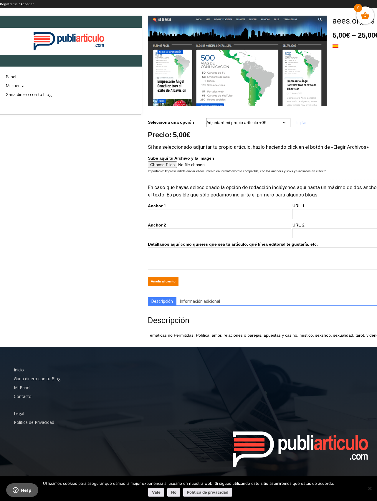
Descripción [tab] (162, 301)
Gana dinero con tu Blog (37, 378)
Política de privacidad (207, 492)
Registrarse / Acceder (17, 4)
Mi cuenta (15, 85)
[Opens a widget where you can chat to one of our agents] (22, 490)
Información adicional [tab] (200, 301)
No (173, 492)
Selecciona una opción (171, 122)
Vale (156, 492)
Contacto (23, 396)
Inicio (19, 370)
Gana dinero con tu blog (29, 94)
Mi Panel (22, 387)
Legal (19, 413)
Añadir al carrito (163, 281)
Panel (11, 77)
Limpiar (301, 123)
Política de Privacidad (34, 422)
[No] (370, 488)
